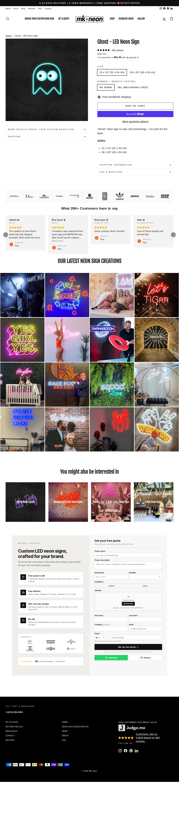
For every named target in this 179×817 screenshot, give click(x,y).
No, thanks (105, 87)
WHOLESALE (11, 731)
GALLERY (141, 18)
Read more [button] (143, 241)
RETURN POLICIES (14, 727)
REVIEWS (10, 740)
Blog (23, 9)
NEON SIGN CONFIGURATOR (75, 727)
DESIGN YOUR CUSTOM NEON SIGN (39, 18)
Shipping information (116, 165)
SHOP (112, 18)
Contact (48, 9)
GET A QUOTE (63, 18)
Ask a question (111, 172)
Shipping (14, 137)
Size (100, 67)
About (8, 9)
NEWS (65, 731)
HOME (65, 722)
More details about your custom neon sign (41, 130)
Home (8, 36)
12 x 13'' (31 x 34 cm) (112, 72)
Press (15, 9)
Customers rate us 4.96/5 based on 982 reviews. (148, 738)
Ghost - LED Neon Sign (26, 36)
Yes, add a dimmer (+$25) (132, 87)
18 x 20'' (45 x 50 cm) (142, 72)
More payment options (135, 121)
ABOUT (65, 736)
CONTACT (10, 736)
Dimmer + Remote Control (116, 82)
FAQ (40, 9)
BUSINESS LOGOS (126, 18)
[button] (135, 57)
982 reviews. (118, 50)
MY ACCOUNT (12, 722)
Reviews (31, 9)
